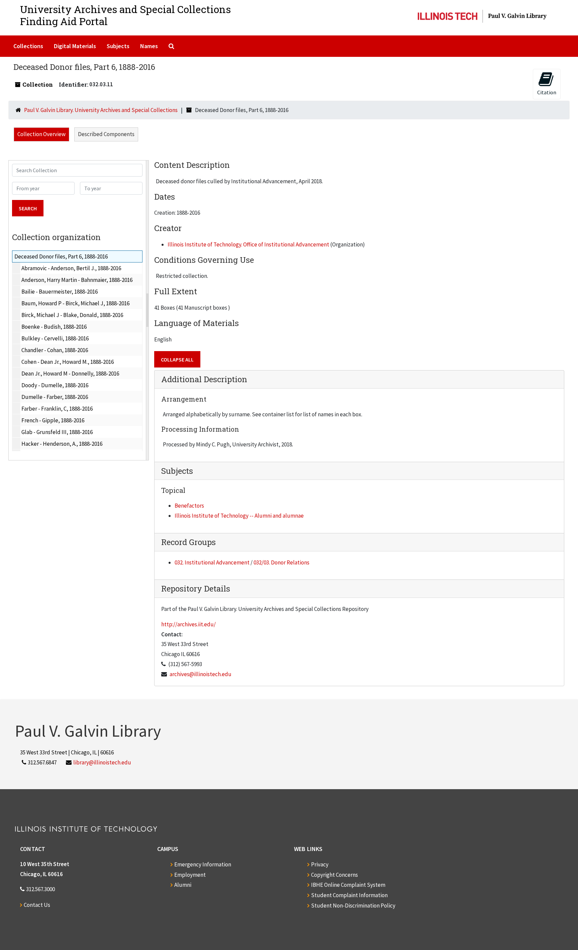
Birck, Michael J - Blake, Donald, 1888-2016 (72, 315)
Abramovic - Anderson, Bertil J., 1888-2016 (71, 268)
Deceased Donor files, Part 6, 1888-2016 (61, 256)
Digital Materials (75, 46)
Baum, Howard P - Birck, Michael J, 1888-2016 (75, 303)
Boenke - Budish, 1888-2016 (54, 326)
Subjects (118, 46)
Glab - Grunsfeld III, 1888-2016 (57, 432)
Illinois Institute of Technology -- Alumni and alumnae (239, 515)
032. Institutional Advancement (212, 562)
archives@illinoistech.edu (200, 674)
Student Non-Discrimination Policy (353, 905)
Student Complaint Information (349, 895)
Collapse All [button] (177, 359)
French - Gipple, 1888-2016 (52, 420)
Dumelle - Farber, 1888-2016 (54, 397)
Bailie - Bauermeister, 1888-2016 (59, 291)
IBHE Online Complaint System (348, 884)
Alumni (182, 884)
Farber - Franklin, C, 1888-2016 (57, 408)
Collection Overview (41, 134)
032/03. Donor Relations (281, 562)
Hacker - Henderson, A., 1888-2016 (61, 443)
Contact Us (37, 905)
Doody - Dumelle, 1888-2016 (54, 385)
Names (149, 46)
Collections (28, 46)
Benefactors (189, 505)
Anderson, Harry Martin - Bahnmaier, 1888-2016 (76, 280)
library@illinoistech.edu (102, 762)
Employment (190, 874)
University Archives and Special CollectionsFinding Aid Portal (125, 15)
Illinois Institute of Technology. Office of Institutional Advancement (248, 244)
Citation (546, 92)
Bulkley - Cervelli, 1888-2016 (55, 338)
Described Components (106, 134)
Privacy (319, 864)
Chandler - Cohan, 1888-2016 (54, 350)
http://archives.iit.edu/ (188, 624)
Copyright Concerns (334, 874)
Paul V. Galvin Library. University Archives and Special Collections (101, 110)
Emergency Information (202, 864)
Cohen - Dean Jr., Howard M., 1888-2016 (67, 361)
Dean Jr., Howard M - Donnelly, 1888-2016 (70, 373)
